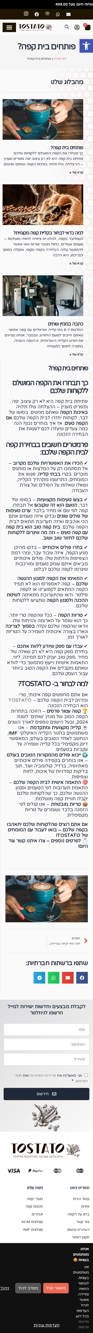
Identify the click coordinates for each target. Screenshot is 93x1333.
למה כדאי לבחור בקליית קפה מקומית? (48, 233)
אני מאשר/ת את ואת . (51, 1078)
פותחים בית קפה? (67, 147)
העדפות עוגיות (46, 1325)
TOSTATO (20, 700)
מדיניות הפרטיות (43, 1075)
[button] (86, 46)
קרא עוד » (76, 172)
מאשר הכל (56, 1288)
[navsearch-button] (64, 27)
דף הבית (60, 58)
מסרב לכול (28, 1288)
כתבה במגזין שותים (65, 324)
